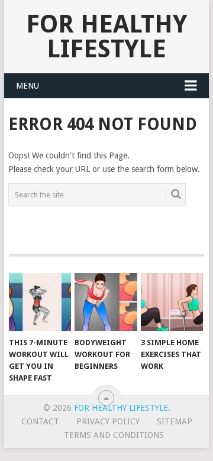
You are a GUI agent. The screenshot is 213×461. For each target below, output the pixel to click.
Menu (27, 85)
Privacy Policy (108, 421)
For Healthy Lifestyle (106, 36)
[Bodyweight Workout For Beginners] (106, 302)
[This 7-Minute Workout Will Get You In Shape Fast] (40, 302)
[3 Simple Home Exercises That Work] (172, 302)
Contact (40, 421)
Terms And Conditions (114, 435)
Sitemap (174, 421)
